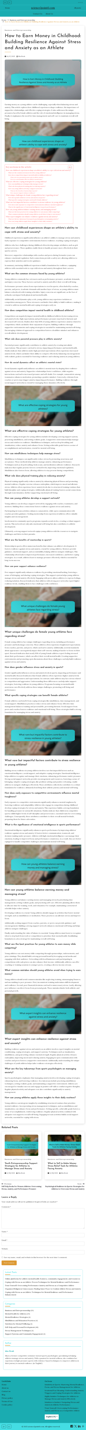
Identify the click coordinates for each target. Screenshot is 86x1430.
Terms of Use (7, 1401)
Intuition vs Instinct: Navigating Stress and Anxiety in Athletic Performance (62, 1403)
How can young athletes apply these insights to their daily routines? (30, 221)
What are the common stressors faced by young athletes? (27, 173)
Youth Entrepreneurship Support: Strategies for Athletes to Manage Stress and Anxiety (21, 1166)
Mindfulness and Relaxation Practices (20, 1320)
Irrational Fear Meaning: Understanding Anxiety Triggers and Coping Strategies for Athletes (64, 1391)
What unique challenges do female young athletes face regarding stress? (32, 195)
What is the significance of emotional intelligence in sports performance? (32, 207)
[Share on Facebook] (71, 1427)
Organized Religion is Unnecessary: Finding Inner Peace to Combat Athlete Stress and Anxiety (43, 1289)
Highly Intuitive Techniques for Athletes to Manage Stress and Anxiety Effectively (62, 1397)
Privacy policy (7, 1398)
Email (4, 1240)
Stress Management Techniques (18, 1331)
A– (10, 2)
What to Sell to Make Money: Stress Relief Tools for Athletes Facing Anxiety (63, 1166)
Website (5, 1249)
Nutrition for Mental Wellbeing (17, 1324)
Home (7, 8)
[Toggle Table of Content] (68, 167)
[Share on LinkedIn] (79, 1427)
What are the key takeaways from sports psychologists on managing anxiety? (33, 219)
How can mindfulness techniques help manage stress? (25, 184)
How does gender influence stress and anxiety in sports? (26, 198)
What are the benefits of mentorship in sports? (23, 191)
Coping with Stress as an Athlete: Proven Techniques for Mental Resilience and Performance (42, 1282)
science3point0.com (43, 7)
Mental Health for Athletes (15, 1314)
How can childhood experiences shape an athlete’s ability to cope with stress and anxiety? (38, 170)
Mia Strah (21, 56)
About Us (49, 14)
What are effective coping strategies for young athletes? (26, 182)
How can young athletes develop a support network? (25, 189)
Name (5, 1232)
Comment (6, 1207)
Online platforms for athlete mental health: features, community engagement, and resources (42, 1279)
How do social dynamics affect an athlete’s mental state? (26, 179)
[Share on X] (75, 1427)
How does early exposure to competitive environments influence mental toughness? (35, 205)
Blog (3, 1395)
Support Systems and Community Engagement (24, 1334)
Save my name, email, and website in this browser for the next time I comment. (35, 1257)
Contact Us (37, 14)
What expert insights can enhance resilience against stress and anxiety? (32, 217)
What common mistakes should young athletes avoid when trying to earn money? (34, 214)
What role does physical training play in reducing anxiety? (27, 186)
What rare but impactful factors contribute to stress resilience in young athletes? (35, 202)
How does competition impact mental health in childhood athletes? (30, 175)
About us (5, 1388)
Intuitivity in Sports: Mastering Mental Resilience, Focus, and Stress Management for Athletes (64, 1386)
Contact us (6, 1391)
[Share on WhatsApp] (83, 1427)
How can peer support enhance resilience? (22, 193)
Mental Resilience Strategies (16, 1317)
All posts (77, 8)
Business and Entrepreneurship (18, 30)
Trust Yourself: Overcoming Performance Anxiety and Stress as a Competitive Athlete (39, 1285)
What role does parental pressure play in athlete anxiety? (26, 177)
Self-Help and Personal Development (20, 1327)
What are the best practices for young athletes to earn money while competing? (34, 212)
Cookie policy (7, 1405)
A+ (5, 2)
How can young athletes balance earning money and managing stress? (31, 210)
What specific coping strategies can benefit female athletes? (28, 200)
